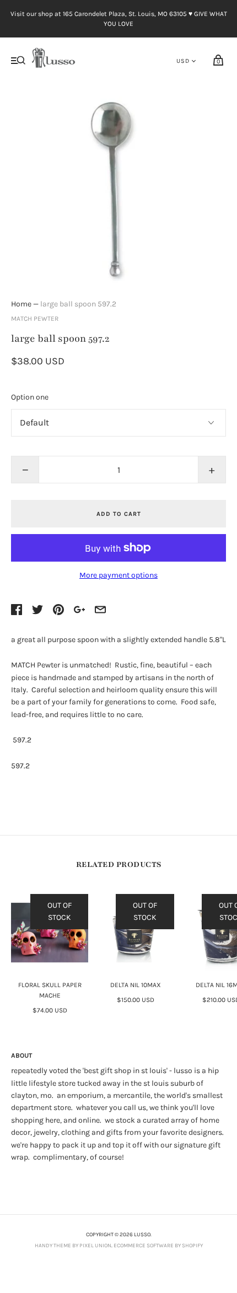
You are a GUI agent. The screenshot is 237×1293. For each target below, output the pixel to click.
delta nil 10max (135, 985)
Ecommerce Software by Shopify (158, 1245)
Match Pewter (34, 318)
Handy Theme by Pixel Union (73, 1245)
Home (21, 304)
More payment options (118, 575)
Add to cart (118, 514)
